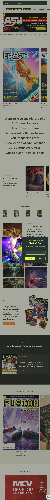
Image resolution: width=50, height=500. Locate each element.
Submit (30, 258)
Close (40, 258)
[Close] (47, 238)
